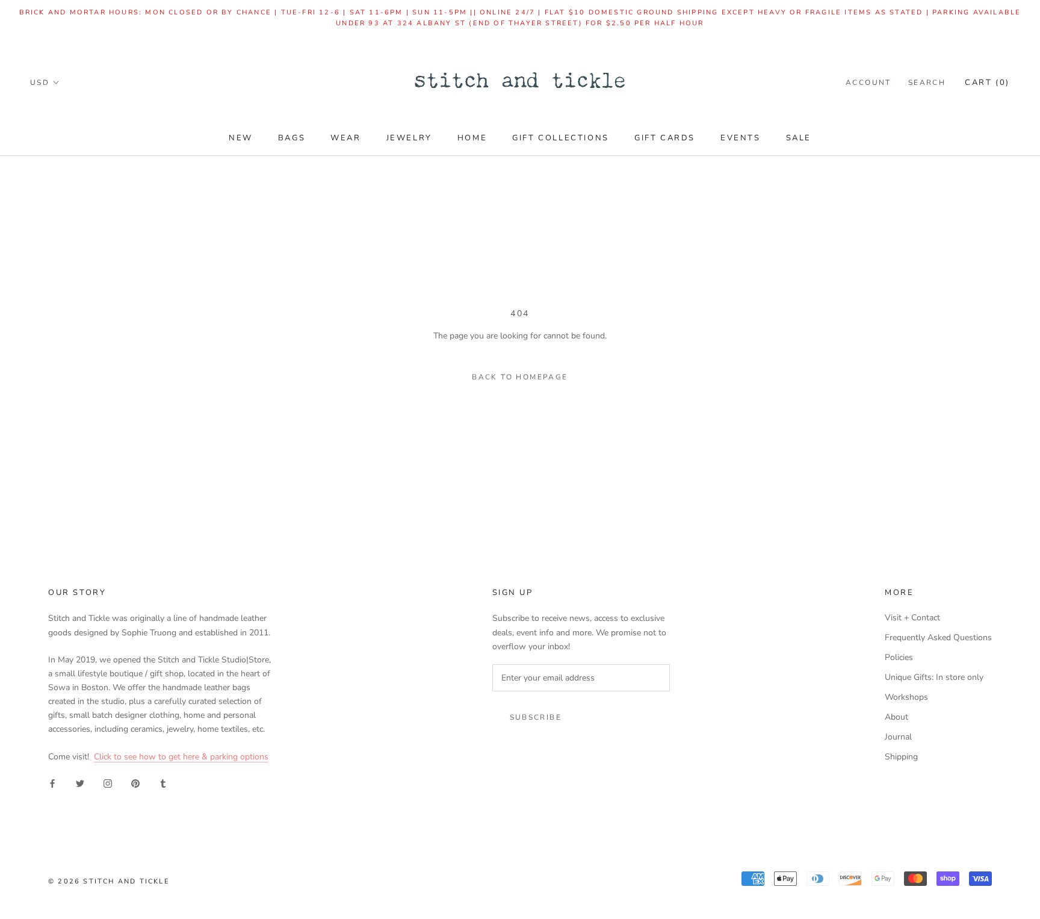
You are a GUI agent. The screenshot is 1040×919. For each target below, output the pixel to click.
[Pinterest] (135, 783)
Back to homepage (520, 377)
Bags (291, 137)
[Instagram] (108, 783)
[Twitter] (80, 783)
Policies (899, 657)
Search (927, 82)
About (896, 717)
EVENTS (740, 137)
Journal (898, 737)
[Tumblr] (163, 783)
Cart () (987, 82)
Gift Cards (664, 137)
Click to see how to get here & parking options (181, 756)
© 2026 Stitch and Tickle (109, 881)
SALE (798, 137)
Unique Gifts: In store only (934, 677)
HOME (472, 137)
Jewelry (409, 137)
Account (868, 82)
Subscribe (536, 717)
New (241, 137)
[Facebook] (52, 783)
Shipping (901, 756)
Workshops (906, 697)
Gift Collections (560, 137)
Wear (345, 137)
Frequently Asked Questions (938, 637)
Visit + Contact (912, 617)
